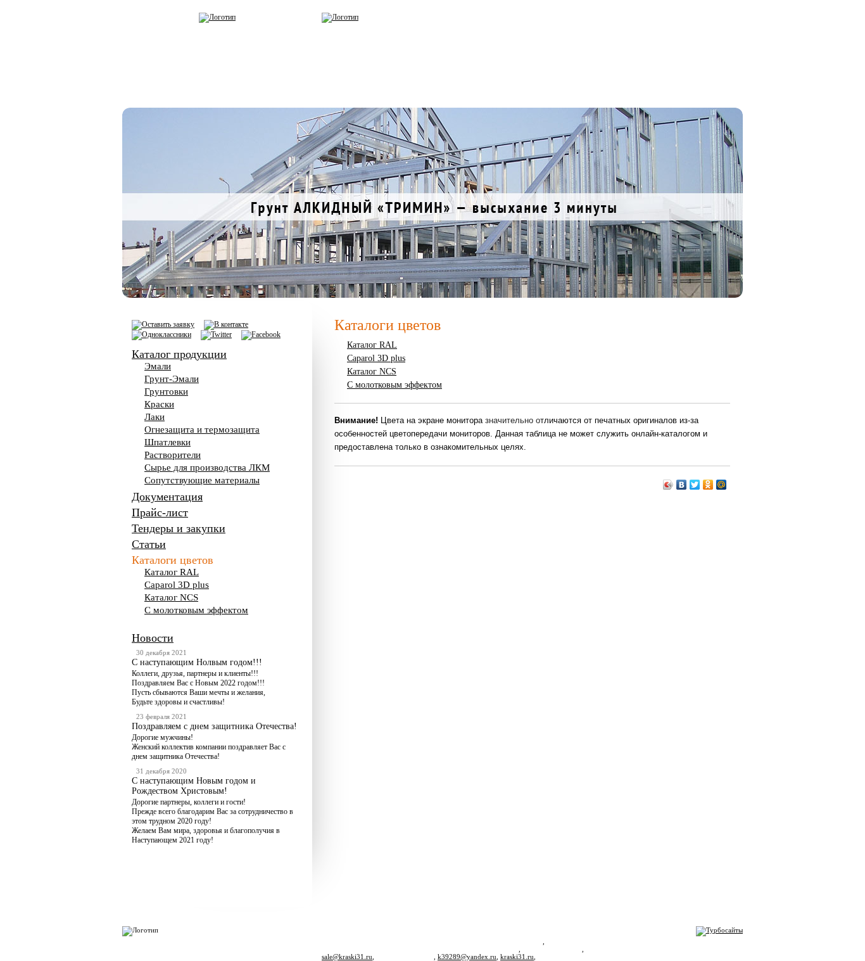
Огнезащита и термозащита (202, 429)
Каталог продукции (179, 354)
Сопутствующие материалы (202, 480)
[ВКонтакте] (681, 484)
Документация (167, 496)
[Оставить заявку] (163, 324)
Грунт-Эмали (171, 379)
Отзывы (437, 92)
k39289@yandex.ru (467, 956)
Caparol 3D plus (176, 585)
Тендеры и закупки (178, 528)
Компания (279, 92)
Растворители (172, 455)
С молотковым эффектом (196, 610)
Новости (153, 638)
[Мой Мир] (721, 484)
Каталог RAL (171, 572)
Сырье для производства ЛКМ (207, 467)
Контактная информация (552, 92)
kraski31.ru (517, 956)
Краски (159, 404)
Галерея (361, 92)
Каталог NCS (171, 597)
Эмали (157, 366)
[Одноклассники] (708, 484)
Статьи (149, 544)
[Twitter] (695, 484)
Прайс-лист (160, 512)
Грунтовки (166, 391)
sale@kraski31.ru (347, 956)
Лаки (154, 417)
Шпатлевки (167, 442)
